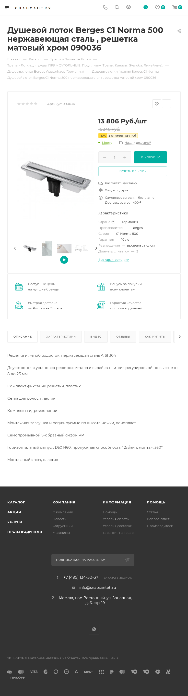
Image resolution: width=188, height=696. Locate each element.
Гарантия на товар (118, 533)
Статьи (152, 512)
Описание (22, 336)
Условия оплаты (116, 519)
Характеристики (61, 336)
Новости (60, 519)
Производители (24, 532)
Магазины (61, 533)
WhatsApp (94, 629)
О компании (63, 512)
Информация (117, 502)
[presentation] (14, 248)
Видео (96, 336)
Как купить (155, 336)
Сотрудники (63, 526)
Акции (14, 512)
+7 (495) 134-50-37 (80, 577)
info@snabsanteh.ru (97, 587)
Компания (64, 502)
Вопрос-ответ (158, 519)
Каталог (16, 502)
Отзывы (123, 336)
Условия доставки (117, 526)
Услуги (14, 522)
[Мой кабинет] (128, 7)
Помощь (110, 512)
